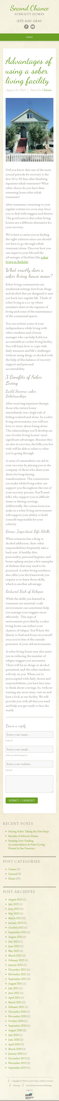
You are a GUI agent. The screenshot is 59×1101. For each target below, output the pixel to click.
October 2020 (16, 1021)
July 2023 (13, 904)
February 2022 (16, 960)
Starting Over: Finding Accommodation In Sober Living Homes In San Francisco (26, 844)
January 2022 (15, 965)
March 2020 (15, 1049)
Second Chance (29, 8)
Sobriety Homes (29, 14)
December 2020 (17, 1011)
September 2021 (17, 979)
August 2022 (15, 937)
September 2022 (17, 932)
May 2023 (13, 913)
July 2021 (13, 988)
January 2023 (15, 923)
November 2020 (17, 1016)
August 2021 (15, 983)
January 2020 (15, 1053)
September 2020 (17, 1025)
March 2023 (15, 918)
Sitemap (16, 1085)
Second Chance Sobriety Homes (40, 1080)
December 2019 (17, 1058)
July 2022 (13, 941)
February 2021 (16, 1007)
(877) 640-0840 (29, 21)
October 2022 (16, 927)
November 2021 (17, 974)
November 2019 (17, 1063)
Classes (12, 869)
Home (11, 878)
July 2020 (13, 1035)
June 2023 (14, 909)
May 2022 (13, 951)
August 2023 (15, 899)
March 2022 (15, 955)
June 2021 (14, 993)
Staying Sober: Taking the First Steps (28, 831)
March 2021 (15, 1002)
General (12, 874)
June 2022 (14, 946)
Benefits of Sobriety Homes (23, 836)
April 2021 (14, 997)
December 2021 (17, 969)
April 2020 (14, 1044)
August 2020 (15, 1030)
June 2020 (14, 1039)
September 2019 (17, 1067)
